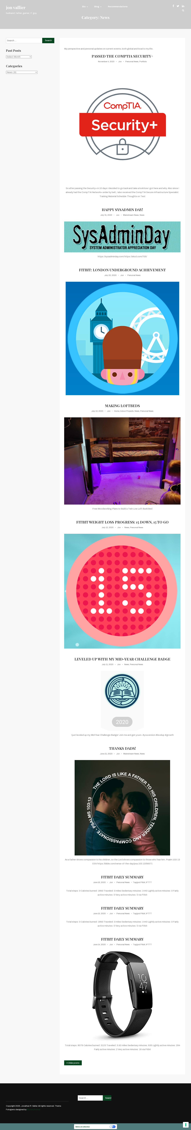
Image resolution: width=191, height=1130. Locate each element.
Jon (120, 62)
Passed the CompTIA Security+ (122, 56)
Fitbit (143, 882)
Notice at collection (83, 1127)
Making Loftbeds (122, 405)
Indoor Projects (127, 411)
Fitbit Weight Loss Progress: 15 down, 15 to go (122, 522)
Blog (96, 7)
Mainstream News (131, 215)
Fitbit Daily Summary (122, 877)
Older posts (73, 1063)
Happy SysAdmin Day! (122, 209)
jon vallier (16, 7)
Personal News (131, 62)
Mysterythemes (33, 1110)
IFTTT (149, 882)
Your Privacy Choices (100, 1127)
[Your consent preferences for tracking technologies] (186, 1125)
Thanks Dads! (122, 748)
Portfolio (143, 62)
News (142, 215)
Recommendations (118, 7)
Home (116, 411)
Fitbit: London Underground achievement (122, 270)
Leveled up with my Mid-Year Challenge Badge (122, 659)
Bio (84, 7)
